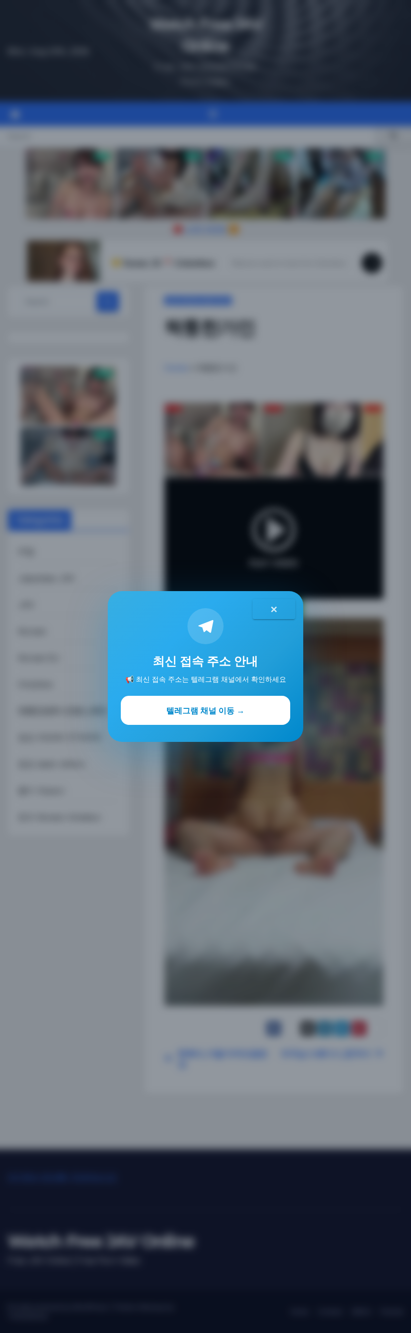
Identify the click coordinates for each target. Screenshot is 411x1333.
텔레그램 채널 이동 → (205, 710)
